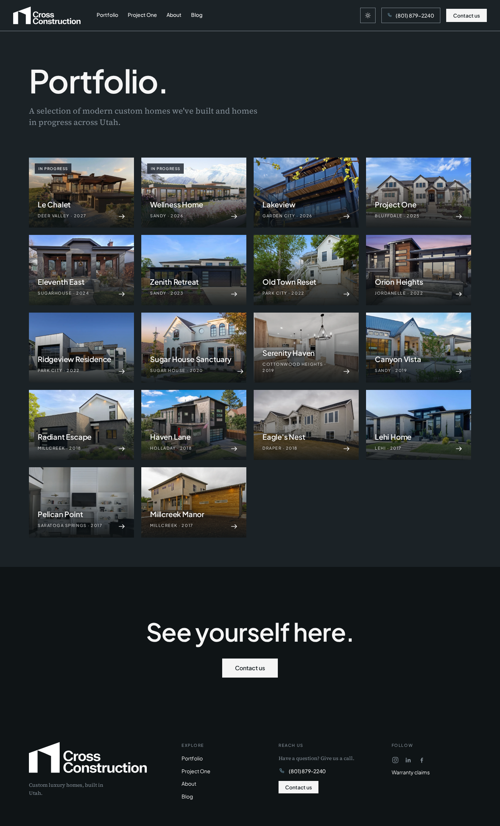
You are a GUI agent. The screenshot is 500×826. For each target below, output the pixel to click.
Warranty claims (411, 772)
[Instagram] (395, 760)
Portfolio (107, 14)
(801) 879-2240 (307, 771)
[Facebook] (421, 760)
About (174, 14)
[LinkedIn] (408, 760)
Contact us (466, 15)
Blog (196, 14)
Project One (142, 14)
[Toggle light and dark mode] (368, 15)
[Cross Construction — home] (47, 15)
